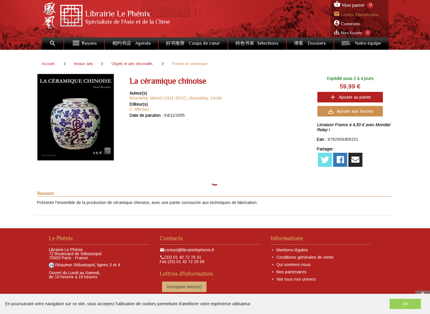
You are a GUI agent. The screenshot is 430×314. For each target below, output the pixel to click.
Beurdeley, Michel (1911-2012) (158, 98)
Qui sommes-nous (293, 264)
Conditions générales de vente (304, 257)
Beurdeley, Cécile (206, 98)
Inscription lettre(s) (184, 286)
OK (405, 303)
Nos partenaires (291, 272)
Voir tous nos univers (296, 279)
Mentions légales (292, 250)
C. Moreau (139, 109)
